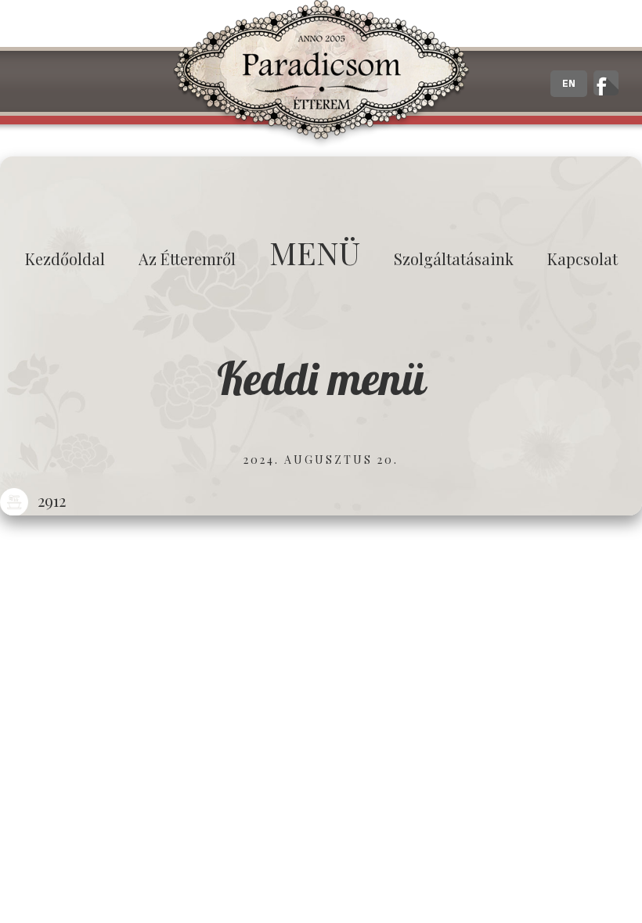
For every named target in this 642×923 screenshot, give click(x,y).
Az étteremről (187, 258)
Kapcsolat (582, 258)
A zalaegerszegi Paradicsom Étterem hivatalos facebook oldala (606, 82)
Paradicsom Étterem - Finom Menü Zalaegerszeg (321, 74)
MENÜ (314, 252)
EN (568, 83)
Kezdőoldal (65, 258)
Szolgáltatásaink (454, 258)
